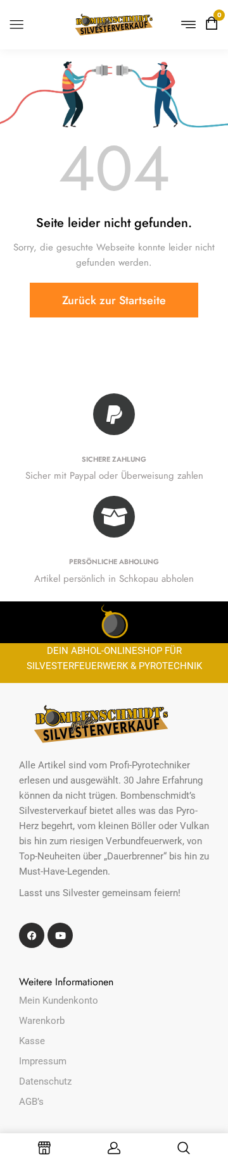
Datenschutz (45, 1081)
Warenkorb (42, 1020)
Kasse (32, 1041)
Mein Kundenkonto (58, 1000)
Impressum (42, 1061)
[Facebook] (31, 935)
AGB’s (31, 1101)
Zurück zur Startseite (114, 300)
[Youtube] (60, 935)
